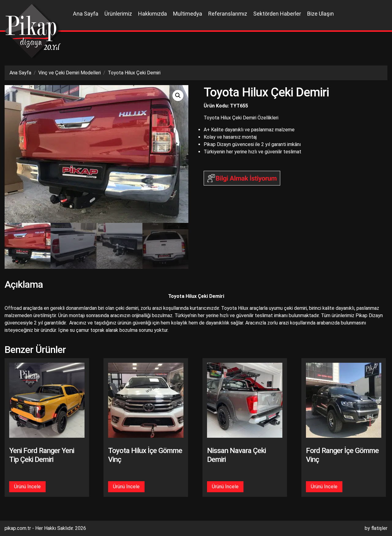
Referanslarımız (227, 13)
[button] (177, 95)
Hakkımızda (152, 13)
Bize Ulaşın (320, 13)
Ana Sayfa (85, 13)
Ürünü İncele (27, 486)
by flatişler (376, 528)
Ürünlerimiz (118, 13)
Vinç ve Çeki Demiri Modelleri (69, 73)
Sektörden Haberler (277, 13)
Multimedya (187, 13)
